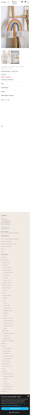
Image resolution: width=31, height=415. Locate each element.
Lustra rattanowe (7, 308)
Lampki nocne (6, 280)
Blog (2, 251)
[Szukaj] (8, 2)
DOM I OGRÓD (5, 260)
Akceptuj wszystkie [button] (15, 408)
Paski (3, 368)
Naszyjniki (5, 378)
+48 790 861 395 (5, 227)
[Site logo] (15, 2)
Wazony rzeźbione (6, 295)
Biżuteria (4, 371)
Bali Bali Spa (5, 330)
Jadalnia (4, 293)
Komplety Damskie (8, 356)
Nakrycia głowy (6, 363)
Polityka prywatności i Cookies (9, 244)
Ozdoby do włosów (7, 366)
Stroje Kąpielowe (7, 358)
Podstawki (6, 313)
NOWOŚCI (3, 257)
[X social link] (7, 98)
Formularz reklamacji (6, 246)
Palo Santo (6, 336)
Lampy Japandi (7, 267)
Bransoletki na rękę (8, 373)
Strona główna (5, 64)
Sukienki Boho (7, 351)
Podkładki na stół (7, 310)
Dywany (5, 315)
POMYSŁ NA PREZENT (7, 341)
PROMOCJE (4, 391)
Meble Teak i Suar (6, 285)
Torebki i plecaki (6, 361)
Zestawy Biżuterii (7, 389)
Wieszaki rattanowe (8, 325)
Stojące (5, 328)
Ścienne (10, 66)
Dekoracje (3, 66)
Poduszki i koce (6, 262)
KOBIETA (3, 343)
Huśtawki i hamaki (6, 282)
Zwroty (3, 249)
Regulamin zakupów (6, 241)
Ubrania (4, 346)
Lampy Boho (6, 275)
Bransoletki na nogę (8, 376)
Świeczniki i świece (8, 318)
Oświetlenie (5, 265)
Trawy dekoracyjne (8, 323)
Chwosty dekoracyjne (8, 320)
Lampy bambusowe (8, 272)
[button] (2, 27)
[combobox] (28, 396)
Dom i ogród (19, 64)
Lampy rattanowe (7, 270)
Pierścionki (6, 384)
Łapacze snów (6, 305)
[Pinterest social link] (9, 98)
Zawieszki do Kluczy (8, 386)
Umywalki (4, 290)
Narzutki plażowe (7, 348)
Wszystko (12, 64)
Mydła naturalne (7, 338)
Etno (4, 300)
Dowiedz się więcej (22, 403)
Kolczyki (5, 381)
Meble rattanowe (6, 288)
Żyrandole (5, 277)
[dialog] (15, 404)
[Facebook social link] (5, 98)
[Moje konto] (28, 2)
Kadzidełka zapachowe (9, 333)
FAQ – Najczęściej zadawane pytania (10, 239)
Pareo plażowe (7, 353)
